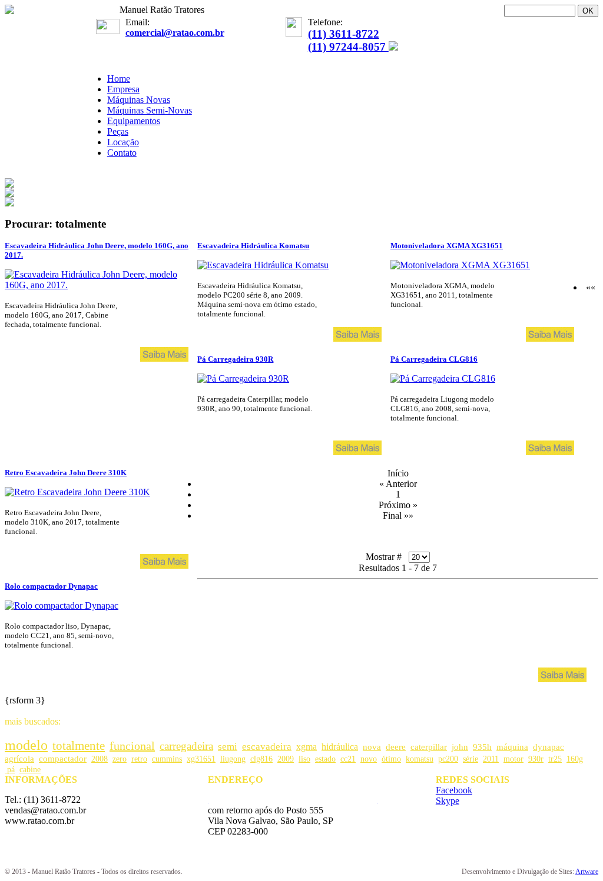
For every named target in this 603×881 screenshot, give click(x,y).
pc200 (448, 759)
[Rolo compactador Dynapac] (61, 605)
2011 (491, 759)
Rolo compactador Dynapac (51, 586)
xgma (306, 747)
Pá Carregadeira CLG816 (434, 359)
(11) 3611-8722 (343, 34)
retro (139, 759)
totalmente (78, 745)
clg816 (261, 759)
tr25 (555, 759)
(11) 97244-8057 (348, 47)
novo (368, 759)
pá (10, 769)
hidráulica (340, 747)
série (470, 759)
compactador (63, 758)
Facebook (454, 790)
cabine (30, 769)
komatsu (419, 759)
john (460, 747)
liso (304, 759)
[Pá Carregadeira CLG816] (442, 378)
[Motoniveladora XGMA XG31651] (460, 265)
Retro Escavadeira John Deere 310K (66, 472)
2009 (285, 759)
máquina (512, 747)
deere (396, 747)
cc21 (348, 759)
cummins (167, 759)
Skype (447, 801)
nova (372, 747)
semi (227, 746)
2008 (99, 759)
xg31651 (201, 759)
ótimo (391, 759)
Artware (586, 871)
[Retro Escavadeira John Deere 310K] (77, 492)
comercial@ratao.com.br (174, 33)
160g (574, 759)
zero (119, 759)
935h (482, 747)
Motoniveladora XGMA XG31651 (446, 245)
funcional (132, 745)
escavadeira (266, 746)
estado (325, 759)
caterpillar (428, 747)
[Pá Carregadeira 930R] (243, 378)
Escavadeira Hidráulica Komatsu (253, 245)
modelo (26, 745)
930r (536, 759)
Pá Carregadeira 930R (235, 359)
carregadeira (186, 746)
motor (513, 759)
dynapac (548, 747)
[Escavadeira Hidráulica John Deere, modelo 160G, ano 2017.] (96, 285)
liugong (233, 759)
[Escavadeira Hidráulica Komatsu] (263, 265)
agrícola (19, 758)
